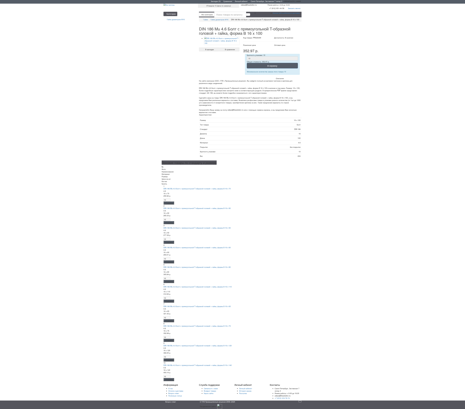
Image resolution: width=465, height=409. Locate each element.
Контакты (276, 13)
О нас (282, 13)
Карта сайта (208, 393)
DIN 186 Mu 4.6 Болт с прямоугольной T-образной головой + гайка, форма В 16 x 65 (197, 306)
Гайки (205, 19)
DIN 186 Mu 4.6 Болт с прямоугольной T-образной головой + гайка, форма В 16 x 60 (197, 247)
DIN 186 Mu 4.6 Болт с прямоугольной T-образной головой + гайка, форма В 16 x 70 (197, 188)
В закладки (209, 49)
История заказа (245, 391)
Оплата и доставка (292, 13)
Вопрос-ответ (173, 393)
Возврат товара (210, 391)
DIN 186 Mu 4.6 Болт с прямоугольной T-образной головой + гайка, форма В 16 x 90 (197, 208)
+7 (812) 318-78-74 (282, 398)
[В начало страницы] (300, 401)
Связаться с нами (211, 388)
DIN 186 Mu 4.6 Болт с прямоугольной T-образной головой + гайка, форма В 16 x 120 (197, 345)
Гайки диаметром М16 (219, 19)
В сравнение (229, 49)
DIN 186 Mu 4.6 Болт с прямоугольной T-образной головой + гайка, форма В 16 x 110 (197, 286)
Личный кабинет (245, 388)
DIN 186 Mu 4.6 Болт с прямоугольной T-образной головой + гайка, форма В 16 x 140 (197, 365)
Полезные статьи (175, 395)
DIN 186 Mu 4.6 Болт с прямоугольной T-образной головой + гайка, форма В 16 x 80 (197, 267)
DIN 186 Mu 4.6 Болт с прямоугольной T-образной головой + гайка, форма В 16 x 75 (197, 326)
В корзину (272, 65)
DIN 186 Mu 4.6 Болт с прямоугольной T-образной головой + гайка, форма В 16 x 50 (197, 228)
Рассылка (243, 393)
